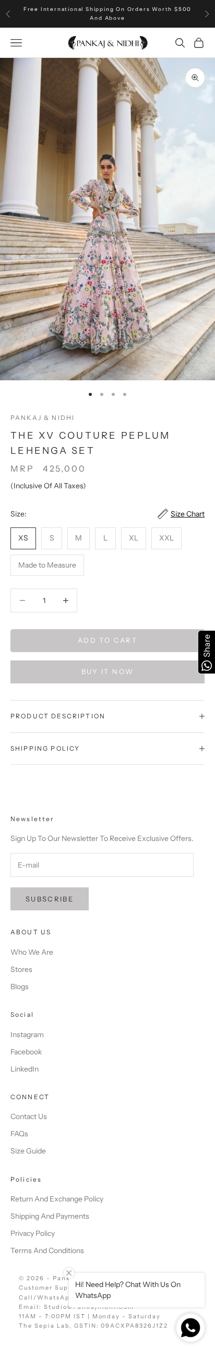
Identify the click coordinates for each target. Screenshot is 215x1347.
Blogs (19, 986)
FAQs (19, 1133)
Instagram (27, 1034)
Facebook (26, 1051)
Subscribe (50, 899)
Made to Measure (47, 565)
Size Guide (28, 1151)
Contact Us (28, 1116)
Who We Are (31, 952)
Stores (21, 969)
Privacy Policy (32, 1233)
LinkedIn (24, 1069)
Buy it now (107, 671)
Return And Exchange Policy (56, 1199)
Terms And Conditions (47, 1250)
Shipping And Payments (49, 1216)
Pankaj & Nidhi (42, 418)
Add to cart (107, 640)
